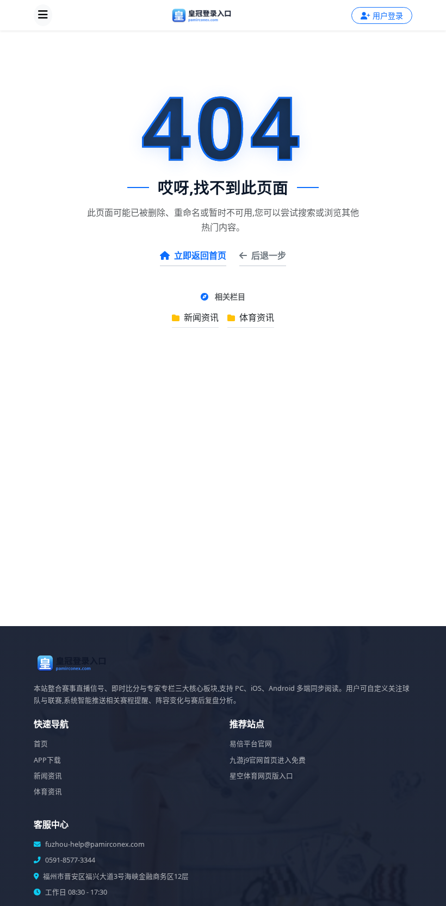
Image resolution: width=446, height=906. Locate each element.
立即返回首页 (200, 255)
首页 (41, 743)
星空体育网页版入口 (261, 775)
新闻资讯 (200, 317)
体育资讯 (255, 317)
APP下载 (47, 760)
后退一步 (268, 255)
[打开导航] (43, 15)
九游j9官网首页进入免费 (268, 760)
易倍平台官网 (251, 743)
